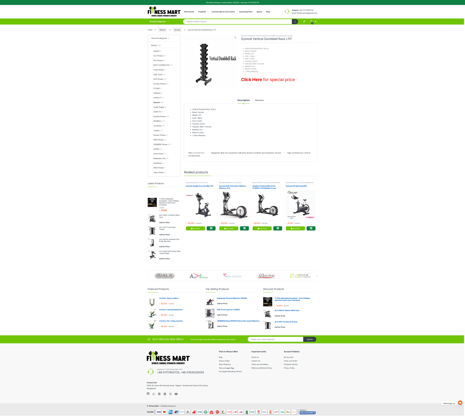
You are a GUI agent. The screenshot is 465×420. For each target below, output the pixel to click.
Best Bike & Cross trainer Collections (266, 183)
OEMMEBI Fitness (162, 144)
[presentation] (316, 276)
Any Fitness (159, 60)
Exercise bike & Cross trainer (223, 12)
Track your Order (290, 361)
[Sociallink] (148, 393)
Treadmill (202, 12)
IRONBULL (159, 121)
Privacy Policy (224, 361)
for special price (268, 79)
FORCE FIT (158, 98)
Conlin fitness (159, 70)
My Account (288, 357)
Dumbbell (272, 36)
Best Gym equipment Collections (252, 36)
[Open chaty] (460, 403)
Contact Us (255, 361)
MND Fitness (160, 140)
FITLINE (157, 88)
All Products (189, 12)
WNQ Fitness (159, 168)
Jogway (158, 130)
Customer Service (291, 364)
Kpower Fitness (160, 135)
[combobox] (237, 21)
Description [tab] (243, 100)
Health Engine (159, 107)
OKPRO (157, 149)
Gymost (177, 30)
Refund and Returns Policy (261, 368)
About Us (255, 357)
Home (150, 30)
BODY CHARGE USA (163, 65)
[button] (235, 37)
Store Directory (225, 364)
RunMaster (158, 163)
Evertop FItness (160, 84)
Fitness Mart (154, 406)
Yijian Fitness (159, 172)
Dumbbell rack (297, 153)
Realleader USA (160, 158)
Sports (259, 12)
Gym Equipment (245, 12)
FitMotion (158, 93)
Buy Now (196, 228)
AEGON (157, 51)
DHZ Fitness (160, 79)
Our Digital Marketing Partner (230, 371)
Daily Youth (159, 74)
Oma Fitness (159, 154)
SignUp (310, 339)
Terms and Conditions (259, 364)
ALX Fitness (159, 56)
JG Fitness (158, 126)
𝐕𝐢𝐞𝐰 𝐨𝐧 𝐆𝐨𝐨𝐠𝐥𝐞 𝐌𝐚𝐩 (226, 368)
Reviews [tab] (259, 100)
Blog (268, 12)
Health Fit (158, 112)
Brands (162, 30)
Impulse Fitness (161, 116)
